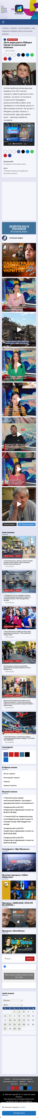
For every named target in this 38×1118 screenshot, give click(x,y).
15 (14, 1020)
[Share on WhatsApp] (32, 54)
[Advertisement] (19, 201)
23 (19, 1024)
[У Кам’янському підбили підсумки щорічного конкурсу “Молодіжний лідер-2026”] (19, 618)
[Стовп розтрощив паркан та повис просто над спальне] (19, 399)
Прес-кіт (31, 1081)
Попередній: (15, 163)
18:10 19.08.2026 (9, 708)
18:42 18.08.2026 (9, 742)
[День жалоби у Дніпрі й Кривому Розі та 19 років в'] (19, 295)
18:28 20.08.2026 (9, 671)
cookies (22, 1107)
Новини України (10, 785)
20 (5, 1024)
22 (14, 1024)
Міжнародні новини (12, 778)
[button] (4, 21)
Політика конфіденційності (22, 1079)
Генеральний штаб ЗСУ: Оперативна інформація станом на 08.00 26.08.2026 (19, 831)
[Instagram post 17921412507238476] (19, 330)
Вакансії (23, 1081)
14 (10, 1020)
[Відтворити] (6, 144)
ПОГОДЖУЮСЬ (19, 1113)
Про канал (23, 1084)
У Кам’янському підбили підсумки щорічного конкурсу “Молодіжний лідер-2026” (17, 633)
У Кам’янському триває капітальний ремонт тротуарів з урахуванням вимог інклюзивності (18, 562)
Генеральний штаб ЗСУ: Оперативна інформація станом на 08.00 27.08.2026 (19, 809)
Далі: (16, 170)
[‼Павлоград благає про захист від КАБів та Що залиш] (19, 260)
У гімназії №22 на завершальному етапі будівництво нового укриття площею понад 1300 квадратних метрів (17, 597)
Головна (7, 1079)
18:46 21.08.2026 (9, 637)
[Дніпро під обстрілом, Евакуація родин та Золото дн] (19, 469)
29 (14, 1028)
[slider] (17, 143)
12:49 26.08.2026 (9, 602)
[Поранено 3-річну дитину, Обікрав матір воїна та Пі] (19, 364)
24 (24, 1024)
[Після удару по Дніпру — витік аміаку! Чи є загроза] (19, 504)
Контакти (14, 1084)
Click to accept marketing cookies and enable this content (19, 976)
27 (5, 1028)
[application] (19, 134)
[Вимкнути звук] (29, 144)
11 (28, 1016)
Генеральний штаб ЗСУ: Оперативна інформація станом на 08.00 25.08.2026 (19, 840)
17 (24, 1020)
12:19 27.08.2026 (9, 566)
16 (19, 1020)
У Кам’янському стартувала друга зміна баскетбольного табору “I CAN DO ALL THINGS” (19, 738)
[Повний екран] (32, 144)
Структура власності (10, 1081)
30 (19, 1028)
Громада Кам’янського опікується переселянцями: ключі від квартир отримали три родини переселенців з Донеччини (19, 703)
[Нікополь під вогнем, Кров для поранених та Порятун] (19, 434)
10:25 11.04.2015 (10, 51)
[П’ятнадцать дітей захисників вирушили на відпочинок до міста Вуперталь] (19, 652)
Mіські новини (12, 39)
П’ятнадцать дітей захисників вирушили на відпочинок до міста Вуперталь (17, 667)
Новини (18, 556)
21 (10, 1024)
